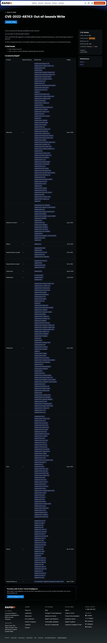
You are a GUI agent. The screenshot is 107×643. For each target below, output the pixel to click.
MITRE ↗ (82, 62)
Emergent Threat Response (53, 613)
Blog (46, 610)
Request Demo (99, 3)
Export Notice (29, 637)
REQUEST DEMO (11, 22)
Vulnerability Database (51, 622)
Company (61, 3)
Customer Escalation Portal (73, 624)
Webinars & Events (50, 616)
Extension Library (70, 619)
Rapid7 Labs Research (51, 619)
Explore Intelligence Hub (15, 596)
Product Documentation (72, 616)
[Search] (85, 3)
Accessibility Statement (50, 637)
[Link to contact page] (88, 3)
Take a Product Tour (11, 627)
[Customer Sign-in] (92, 3)
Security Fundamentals (52, 624)
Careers (27, 627)
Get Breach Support (11, 629)
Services (40, 3)
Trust (35, 637)
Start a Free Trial (10, 625)
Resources (48, 3)
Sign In (67, 610)
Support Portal (69, 613)
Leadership (28, 613)
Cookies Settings (61, 637)
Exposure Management (12, 615)
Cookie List (40, 637)
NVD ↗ (82, 64)
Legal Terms (14, 637)
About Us (28, 610)
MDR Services (9, 617)
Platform (34, 3)
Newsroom (28, 616)
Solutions (7, 619)
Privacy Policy (21, 637)
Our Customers (29, 619)
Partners (54, 3)
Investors (28, 624)
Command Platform (11, 613)
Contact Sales (9, 631)
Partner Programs (30, 622)
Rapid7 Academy (70, 622)
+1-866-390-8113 (90, 609)
